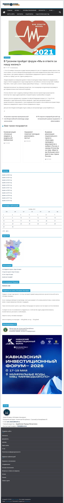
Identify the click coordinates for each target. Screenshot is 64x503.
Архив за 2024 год (7, 180)
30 (12, 227)
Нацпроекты (29, 14)
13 (46, 217)
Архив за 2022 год (7, 185)
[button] (20, 10)
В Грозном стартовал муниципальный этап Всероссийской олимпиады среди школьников (16, 119)
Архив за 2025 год (7, 177)
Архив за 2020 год (7, 190)
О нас (51, 10)
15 (3, 220)
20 (46, 220)
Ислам (17, 10)
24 (21, 224)
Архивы (4, 442)
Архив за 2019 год (7, 193)
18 (29, 220)
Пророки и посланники (8, 461)
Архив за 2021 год (7, 187)
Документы (5, 439)
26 (38, 224)
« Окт (3, 231)
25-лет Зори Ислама (7, 274)
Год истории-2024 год (42, 14)
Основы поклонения (29, 10)
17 (21, 220)
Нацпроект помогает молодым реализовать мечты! (31, 135)
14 (55, 217)
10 (21, 217)
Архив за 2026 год (7, 175)
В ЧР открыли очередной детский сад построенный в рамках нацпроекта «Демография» (48, 119)
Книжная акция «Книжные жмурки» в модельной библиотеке (10, 136)
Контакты (20, 14)
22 (3, 224)
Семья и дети (6, 480)
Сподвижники (6, 464)
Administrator (15, 67)
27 (46, 224)
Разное (4, 477)
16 (12, 220)
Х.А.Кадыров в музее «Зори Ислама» (11, 269)
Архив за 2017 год (7, 198)
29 (3, 227)
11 (29, 217)
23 (12, 224)
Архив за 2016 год (7, 200)
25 (29, 224)
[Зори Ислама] (4, 12)
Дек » (7, 231)
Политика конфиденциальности (11, 452)
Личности (42, 10)
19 (38, 220)
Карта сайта (11, 14)
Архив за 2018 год (7, 195)
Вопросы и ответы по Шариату (11, 471)
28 (55, 224)
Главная (9, 10)
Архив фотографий (7, 277)
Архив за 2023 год (7, 182)
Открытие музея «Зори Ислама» (10, 272)
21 (55, 220)
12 (38, 217)
